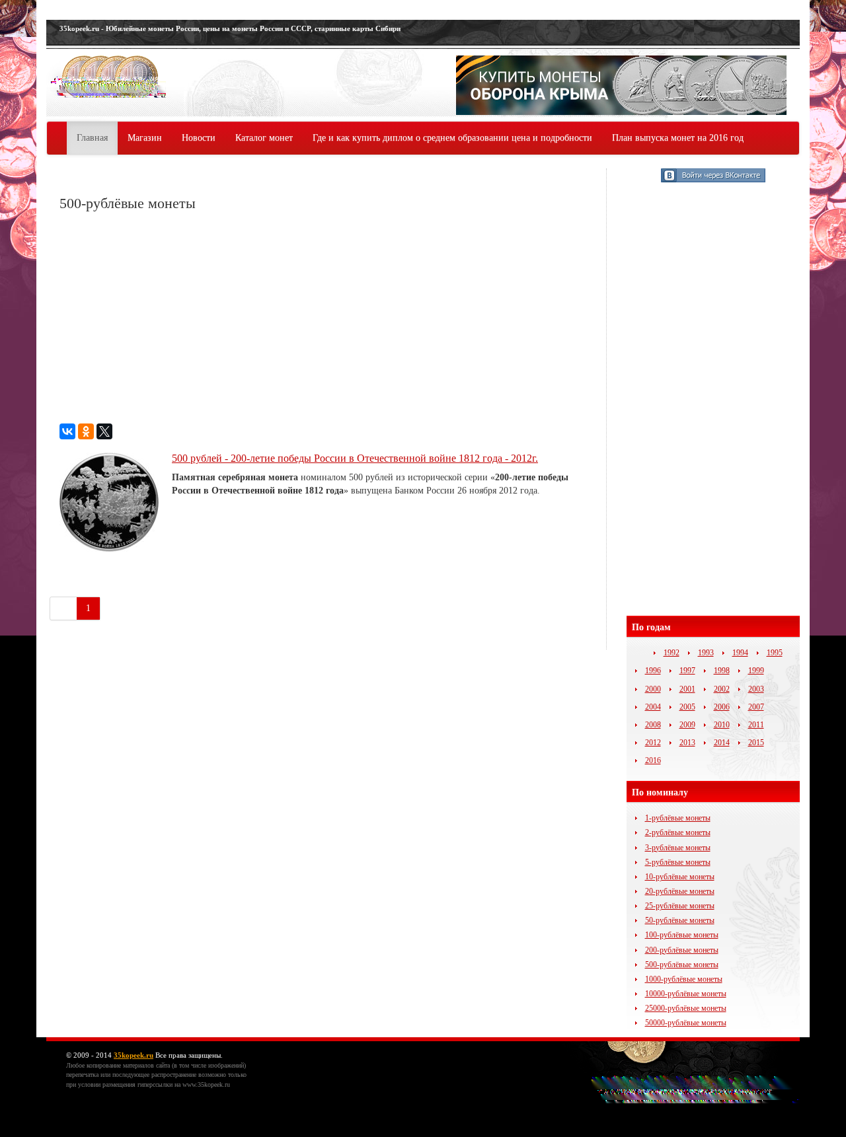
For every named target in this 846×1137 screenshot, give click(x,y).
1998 (722, 670)
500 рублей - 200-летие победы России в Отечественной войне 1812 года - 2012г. (355, 458)
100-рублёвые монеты (681, 934)
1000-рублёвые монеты (683, 979)
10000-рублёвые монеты (685, 993)
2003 (756, 689)
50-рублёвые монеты (679, 920)
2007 (756, 707)
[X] (104, 431)
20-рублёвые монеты (679, 891)
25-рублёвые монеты (679, 905)
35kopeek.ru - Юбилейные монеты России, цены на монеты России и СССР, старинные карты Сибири (230, 28)
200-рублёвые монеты (681, 950)
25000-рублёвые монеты (685, 1008)
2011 (756, 724)
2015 (756, 742)
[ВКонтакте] (67, 431)
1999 (756, 670)
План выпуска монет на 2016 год (678, 138)
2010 (722, 724)
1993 (706, 652)
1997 (687, 670)
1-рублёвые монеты (678, 818)
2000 (653, 689)
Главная (92, 138)
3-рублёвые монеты (678, 847)
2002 (722, 689)
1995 (775, 652)
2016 (653, 760)
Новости (198, 138)
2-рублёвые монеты (678, 832)
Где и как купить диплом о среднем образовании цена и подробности (452, 138)
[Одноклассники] (86, 431)
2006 (722, 707)
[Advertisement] (326, 317)
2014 (722, 742)
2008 (653, 724)
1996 (653, 670)
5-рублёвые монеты (678, 862)
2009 (687, 724)
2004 (653, 707)
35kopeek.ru (133, 1055)
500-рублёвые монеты (681, 964)
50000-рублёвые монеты (685, 1022)
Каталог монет (264, 138)
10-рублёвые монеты (679, 876)
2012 (653, 742)
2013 (687, 742)
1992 (671, 652)
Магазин (145, 138)
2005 (687, 707)
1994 (740, 652)
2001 (687, 689)
